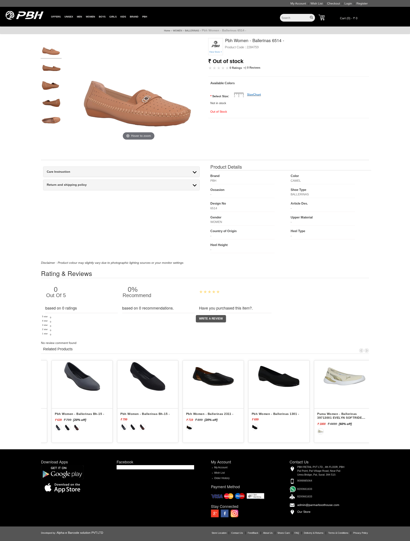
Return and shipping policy (67, 184)
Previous (361, 350)
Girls (113, 16)
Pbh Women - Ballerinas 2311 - (201, 414)
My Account (298, 3)
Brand (134, 16)
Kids (123, 16)
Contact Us (237, 533)
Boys (102, 16)
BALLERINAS (192, 30)
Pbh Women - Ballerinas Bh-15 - (71, 414)
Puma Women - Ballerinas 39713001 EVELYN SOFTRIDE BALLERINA (331, 417)
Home (167, 30)
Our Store (303, 511)
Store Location (219, 533)
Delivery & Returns (314, 533)
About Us (268, 533)
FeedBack (253, 533)
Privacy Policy (360, 533)
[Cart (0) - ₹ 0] (321, 17)
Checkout (333, 3)
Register (362, 3)
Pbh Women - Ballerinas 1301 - (267, 414)
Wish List (316, 3)
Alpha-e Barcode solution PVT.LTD (80, 532)
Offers (56, 16)
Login (348, 3)
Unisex (68, 16)
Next (366, 350)
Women (90, 16)
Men (79, 16)
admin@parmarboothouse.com (318, 505)
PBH (144, 16)
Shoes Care (283, 533)
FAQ (296, 533)
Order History (222, 478)
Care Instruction (58, 171)
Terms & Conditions (338, 533)
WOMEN (177, 30)
